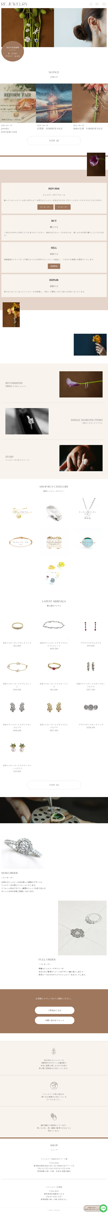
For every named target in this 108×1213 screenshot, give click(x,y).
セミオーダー (45, 207)
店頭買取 (54, 266)
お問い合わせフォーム (54, 1020)
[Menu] (104, 4)
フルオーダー (62, 207)
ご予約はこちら (54, 1010)
